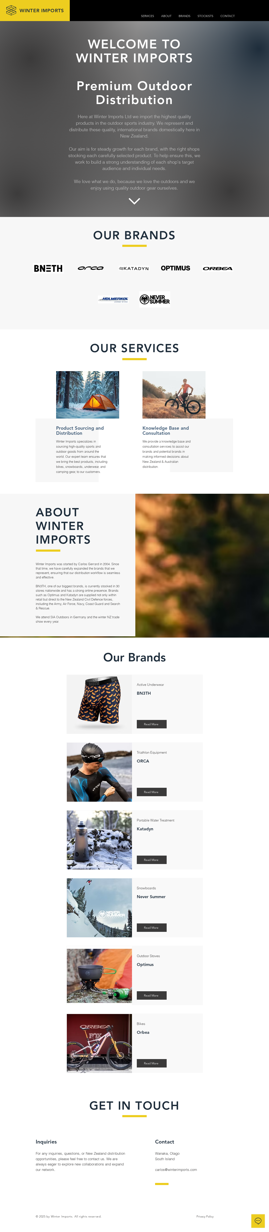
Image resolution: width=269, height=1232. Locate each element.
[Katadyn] (134, 268)
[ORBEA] (217, 268)
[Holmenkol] (113, 299)
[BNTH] (48, 268)
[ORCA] (90, 268)
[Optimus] (175, 269)
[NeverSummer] (154, 299)
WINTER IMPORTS (42, 10)
